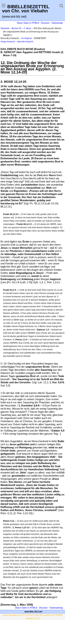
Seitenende (57, 23)
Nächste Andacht (25, 41)
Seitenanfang (56, 607)
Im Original (26, 38)
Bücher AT (16, 28)
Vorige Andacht (8, 41)
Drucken (45, 23)
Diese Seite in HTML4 (28, 23)
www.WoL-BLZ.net (33, 611)
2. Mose (27, 28)
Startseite (5, 28)
